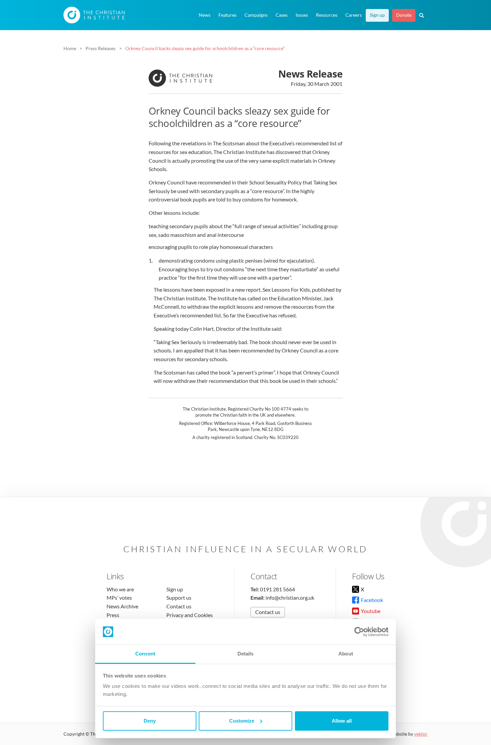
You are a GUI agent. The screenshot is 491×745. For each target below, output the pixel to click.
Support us (178, 597)
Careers (353, 15)
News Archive (122, 606)
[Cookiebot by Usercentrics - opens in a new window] (359, 632)
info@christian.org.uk (290, 597)
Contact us (178, 606)
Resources (326, 15)
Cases (282, 15)
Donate (404, 15)
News (204, 15)
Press (113, 615)
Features (227, 15)
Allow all (342, 721)
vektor (421, 734)
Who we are (120, 589)
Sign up (377, 15)
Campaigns (256, 15)
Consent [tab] (145, 653)
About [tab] (345, 653)
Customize (241, 721)
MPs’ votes (119, 597)
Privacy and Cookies (189, 615)
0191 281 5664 (277, 589)
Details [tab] (245, 653)
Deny (150, 721)
